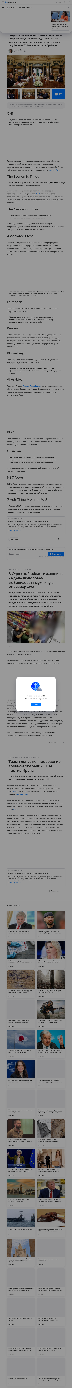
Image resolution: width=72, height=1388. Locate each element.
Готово (36, 704)
